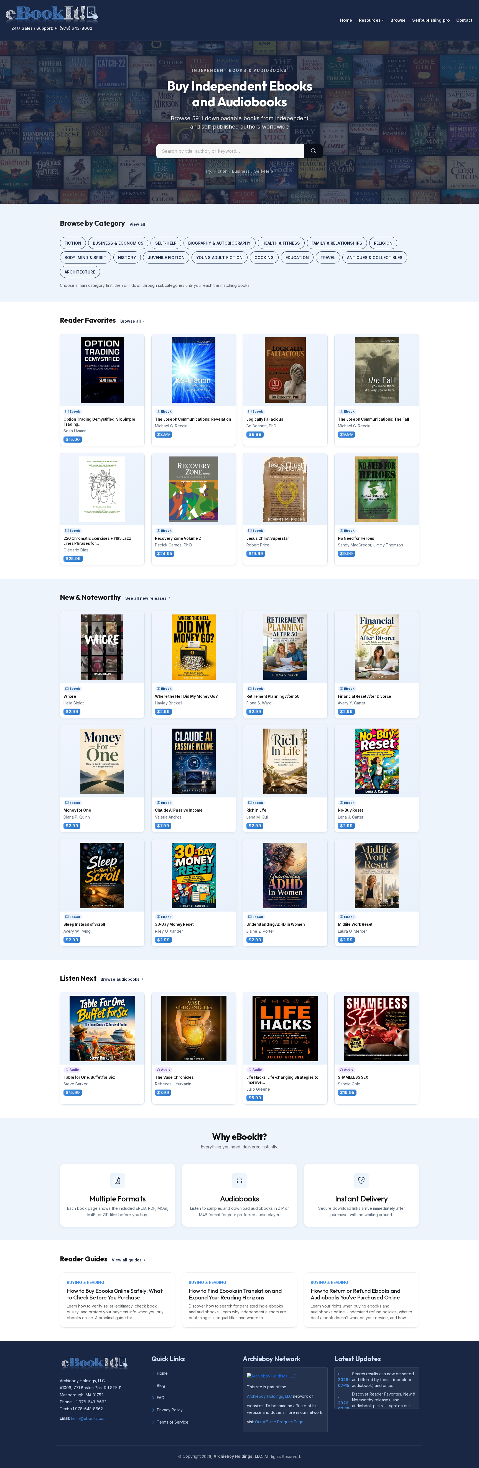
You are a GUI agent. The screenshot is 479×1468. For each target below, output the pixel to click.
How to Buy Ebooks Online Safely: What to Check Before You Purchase (114, 1294)
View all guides (127, 1260)
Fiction (221, 171)
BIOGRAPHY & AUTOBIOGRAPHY (219, 243)
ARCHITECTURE (80, 272)
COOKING (264, 257)
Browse (398, 20)
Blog (161, 1385)
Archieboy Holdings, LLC (269, 1396)
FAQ (160, 1397)
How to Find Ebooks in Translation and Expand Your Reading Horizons (235, 1294)
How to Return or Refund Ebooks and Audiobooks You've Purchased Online (355, 1294)
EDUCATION (297, 257)
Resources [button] (370, 20)
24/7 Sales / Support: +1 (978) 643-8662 (51, 28)
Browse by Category (92, 223)
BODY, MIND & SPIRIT (85, 257)
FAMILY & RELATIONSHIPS (337, 243)
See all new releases (146, 598)
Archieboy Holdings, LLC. (238, 1456)
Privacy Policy (170, 1409)
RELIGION (383, 243)
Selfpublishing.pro (431, 20)
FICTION (73, 243)
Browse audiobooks (120, 979)
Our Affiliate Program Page (279, 1421)
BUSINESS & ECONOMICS (118, 243)
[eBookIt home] (51, 14)
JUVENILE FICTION (166, 257)
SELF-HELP (166, 243)
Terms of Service (172, 1422)
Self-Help (263, 171)
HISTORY (127, 257)
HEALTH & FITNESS (281, 243)
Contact (464, 20)
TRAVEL (327, 257)
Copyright (192, 1456)
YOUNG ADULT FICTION (219, 257)
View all (137, 224)
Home (346, 20)
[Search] (313, 151)
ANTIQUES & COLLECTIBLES (374, 257)
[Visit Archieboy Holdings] (273, 1377)
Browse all (130, 321)
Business (241, 171)
